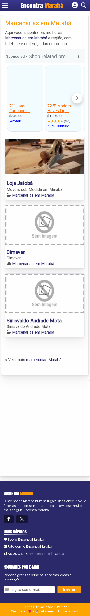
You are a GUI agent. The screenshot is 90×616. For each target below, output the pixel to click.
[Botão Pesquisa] (84, 5)
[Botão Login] (75, 5)
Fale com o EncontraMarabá (30, 546)
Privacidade (44, 607)
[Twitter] (22, 519)
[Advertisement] (45, 427)
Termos (28, 607)
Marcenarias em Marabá (26, 38)
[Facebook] (9, 519)
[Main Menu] (5, 5)
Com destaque (38, 554)
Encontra (42, 5)
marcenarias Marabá (44, 359)
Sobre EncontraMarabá (26, 539)
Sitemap (61, 607)
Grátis (59, 554)
